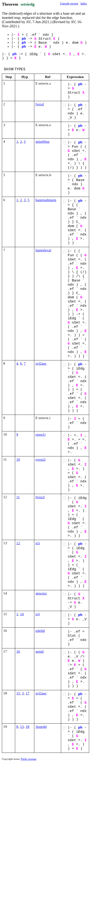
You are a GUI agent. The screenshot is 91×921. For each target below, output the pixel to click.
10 (18, 459)
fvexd (39, 104)
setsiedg (28, 4)
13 (22, 727)
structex (41, 593)
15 (18, 693)
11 (18, 497)
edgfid (40, 631)
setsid (39, 651)
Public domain (28, 758)
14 (22, 614)
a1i (37, 543)
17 (27, 693)
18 (27, 727)
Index (83, 3)
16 (18, 651)
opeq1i (40, 434)
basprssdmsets (45, 200)
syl (37, 614)
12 (18, 543)
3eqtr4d (41, 727)
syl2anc (41, 363)
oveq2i (40, 459)
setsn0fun (42, 141)
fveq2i (40, 497)
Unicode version (69, 3)
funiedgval (43, 250)
